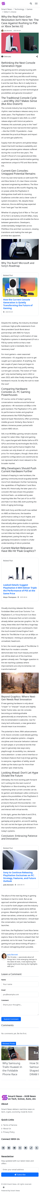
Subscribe (21, 1174)
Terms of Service (10, 1125)
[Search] (30, 3)
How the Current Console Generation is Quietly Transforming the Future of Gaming (17, 304)
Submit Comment (11, 1019)
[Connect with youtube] (14, 1148)
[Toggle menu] (36, 3)
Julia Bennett (8, 31)
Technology (19, 9)
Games (29, 9)
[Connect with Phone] (31, 1148)
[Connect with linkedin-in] (20, 1148)
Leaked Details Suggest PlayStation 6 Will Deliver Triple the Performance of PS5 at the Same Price (20, 589)
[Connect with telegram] (9, 1148)
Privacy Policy (9, 1132)
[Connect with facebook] (3, 1148)
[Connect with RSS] (37, 1148)
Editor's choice (10, 12)
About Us (7, 1128)
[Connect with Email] (26, 1148)
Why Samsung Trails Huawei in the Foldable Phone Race (12, 1068)
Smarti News (6, 9)
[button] (37, 56)
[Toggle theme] (3, 1187)
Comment (5, 1000)
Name (3, 980)
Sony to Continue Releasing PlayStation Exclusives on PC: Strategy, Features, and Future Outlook (19, 877)
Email (3, 990)
